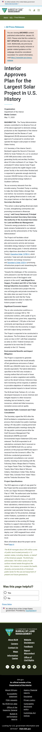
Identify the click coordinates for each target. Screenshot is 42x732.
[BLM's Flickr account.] (29, 667)
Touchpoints (30, 610)
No (9, 598)
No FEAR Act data (9, 704)
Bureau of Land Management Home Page (16, 10)
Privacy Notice (7, 604)
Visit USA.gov (25, 729)
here (10, 544)
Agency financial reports (30, 691)
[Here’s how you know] (21, 3)
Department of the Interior (20, 685)
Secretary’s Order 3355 (16, 263)
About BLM (13, 640)
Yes (9, 592)
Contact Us (13, 648)
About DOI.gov (11, 690)
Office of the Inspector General (10, 708)
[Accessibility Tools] (34, 10)
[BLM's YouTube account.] (13, 667)
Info (11, 17)
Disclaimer (28, 696)
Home (6, 17)
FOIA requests (11, 700)
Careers (14, 644)
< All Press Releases (14, 27)
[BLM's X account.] (7, 667)
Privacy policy (29, 700)
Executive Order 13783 (19, 254)
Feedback (28, 646)
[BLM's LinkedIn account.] (34, 667)
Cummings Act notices (30, 714)
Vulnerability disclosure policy (29, 706)
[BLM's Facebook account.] (18, 667)
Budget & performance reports (12, 716)
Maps (15, 651)
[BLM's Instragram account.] (23, 667)
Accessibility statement (12, 695)
